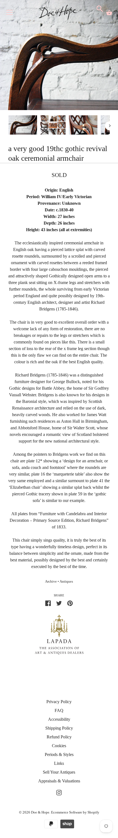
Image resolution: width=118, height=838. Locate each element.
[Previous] (8, 126)
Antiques (66, 581)
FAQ (59, 710)
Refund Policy (59, 737)
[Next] (110, 126)
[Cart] (109, 12)
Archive (51, 581)
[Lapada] (59, 634)
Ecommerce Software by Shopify (75, 812)
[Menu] (9, 14)
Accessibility (59, 719)
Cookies (59, 745)
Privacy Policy (59, 701)
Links (59, 763)
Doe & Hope (40, 812)
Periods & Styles (59, 754)
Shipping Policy (59, 728)
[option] (22, 126)
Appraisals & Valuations (59, 781)
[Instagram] (59, 792)
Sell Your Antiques (59, 772)
